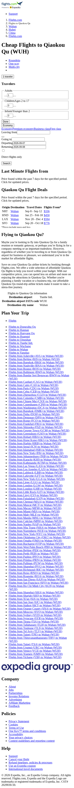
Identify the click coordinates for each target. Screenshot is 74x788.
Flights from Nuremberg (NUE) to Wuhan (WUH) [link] (37, 530)
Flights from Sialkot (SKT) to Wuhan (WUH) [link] (34, 605)
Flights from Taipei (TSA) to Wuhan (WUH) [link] (34, 644)
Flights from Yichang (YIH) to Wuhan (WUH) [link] (35, 657)
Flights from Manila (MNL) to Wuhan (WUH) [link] (35, 517)
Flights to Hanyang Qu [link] (22, 333)
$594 (47, 219)
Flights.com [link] (15, 19)
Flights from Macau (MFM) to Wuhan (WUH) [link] (35, 508)
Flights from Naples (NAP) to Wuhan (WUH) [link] (35, 524)
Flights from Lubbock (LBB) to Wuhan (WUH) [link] (36, 472)
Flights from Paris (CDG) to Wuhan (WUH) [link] (34, 388)
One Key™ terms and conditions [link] (27, 731)
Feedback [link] (14, 706)
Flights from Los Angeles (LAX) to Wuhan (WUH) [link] (38, 469)
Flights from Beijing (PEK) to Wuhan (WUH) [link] (35, 550)
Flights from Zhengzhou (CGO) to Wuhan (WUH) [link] (37, 394)
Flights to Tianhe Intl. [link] (21, 343)
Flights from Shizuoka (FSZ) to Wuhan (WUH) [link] (36, 427)
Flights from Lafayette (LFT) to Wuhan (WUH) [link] (36, 475)
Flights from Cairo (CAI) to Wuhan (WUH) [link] (33, 385)
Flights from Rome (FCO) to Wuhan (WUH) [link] (34, 420)
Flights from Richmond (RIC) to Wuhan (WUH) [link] (36, 569)
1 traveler (8, 76)
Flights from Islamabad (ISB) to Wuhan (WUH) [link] (36, 449)
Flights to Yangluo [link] (19, 352)
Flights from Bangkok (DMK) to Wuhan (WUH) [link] (36, 411)
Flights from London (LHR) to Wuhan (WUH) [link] (35, 488)
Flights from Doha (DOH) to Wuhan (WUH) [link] (34, 414)
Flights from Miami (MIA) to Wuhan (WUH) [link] (34, 511)
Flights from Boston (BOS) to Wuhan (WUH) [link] (35, 368)
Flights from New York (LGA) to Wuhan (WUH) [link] (37, 479)
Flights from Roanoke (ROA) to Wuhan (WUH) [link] (36, 576)
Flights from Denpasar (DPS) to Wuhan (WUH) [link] (36, 417)
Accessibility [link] (16, 734)
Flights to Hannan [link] (19, 330)
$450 (47, 215)
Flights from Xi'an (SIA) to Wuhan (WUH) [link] (33, 598)
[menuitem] (6, 128)
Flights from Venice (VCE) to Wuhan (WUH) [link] (35, 650)
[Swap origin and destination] (2, 136)
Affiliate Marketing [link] (19, 702)
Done (5, 121)
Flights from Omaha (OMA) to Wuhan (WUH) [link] (35, 540)
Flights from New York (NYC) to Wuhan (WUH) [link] (37, 534)
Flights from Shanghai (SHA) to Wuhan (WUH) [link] (36, 592)
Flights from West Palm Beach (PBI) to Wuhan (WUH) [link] (40, 547)
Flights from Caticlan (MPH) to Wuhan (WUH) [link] (36, 521)
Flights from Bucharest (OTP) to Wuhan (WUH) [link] (36, 543)
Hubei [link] (12, 29)
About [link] (12, 686)
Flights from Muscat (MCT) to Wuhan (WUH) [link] (35, 504)
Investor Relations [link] (19, 696)
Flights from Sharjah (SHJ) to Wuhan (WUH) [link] (34, 595)
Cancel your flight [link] (19, 759)
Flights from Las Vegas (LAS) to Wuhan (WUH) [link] (36, 466)
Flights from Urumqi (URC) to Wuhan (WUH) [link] (35, 647)
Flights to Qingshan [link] (20, 339)
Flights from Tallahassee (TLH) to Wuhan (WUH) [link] (37, 624)
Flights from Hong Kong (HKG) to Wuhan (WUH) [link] (38, 440)
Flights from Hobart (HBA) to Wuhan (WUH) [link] (35, 436)
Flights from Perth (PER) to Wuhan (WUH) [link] (33, 553)
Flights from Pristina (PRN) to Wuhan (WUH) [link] (35, 560)
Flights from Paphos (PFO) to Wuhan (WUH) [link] (35, 556)
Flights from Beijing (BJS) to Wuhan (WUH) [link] (34, 359)
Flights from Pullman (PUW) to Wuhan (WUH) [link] (36, 563)
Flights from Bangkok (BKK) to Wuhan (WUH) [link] (36, 362)
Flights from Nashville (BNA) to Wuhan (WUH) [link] (36, 365)
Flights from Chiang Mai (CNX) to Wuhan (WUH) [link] (38, 401)
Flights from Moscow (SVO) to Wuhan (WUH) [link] (36, 611)
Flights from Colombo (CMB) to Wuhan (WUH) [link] (36, 398)
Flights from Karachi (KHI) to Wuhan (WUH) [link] (35, 459)
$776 (47, 223)
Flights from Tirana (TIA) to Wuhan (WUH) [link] (34, 621)
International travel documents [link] (26, 769)
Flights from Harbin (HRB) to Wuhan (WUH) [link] (35, 443)
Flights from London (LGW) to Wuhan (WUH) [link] (36, 485)
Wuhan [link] (13, 26)
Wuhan (15, 211)
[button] (37, 313)
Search (6, 163)
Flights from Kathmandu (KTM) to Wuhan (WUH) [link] (38, 462)
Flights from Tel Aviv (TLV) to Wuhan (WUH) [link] (35, 631)
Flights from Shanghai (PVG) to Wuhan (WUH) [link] (36, 566)
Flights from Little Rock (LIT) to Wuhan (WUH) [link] (36, 492)
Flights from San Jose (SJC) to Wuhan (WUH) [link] (35, 602)
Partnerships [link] (15, 693)
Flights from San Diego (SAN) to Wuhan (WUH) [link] (37, 579)
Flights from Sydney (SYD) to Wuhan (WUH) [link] (35, 615)
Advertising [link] (15, 699)
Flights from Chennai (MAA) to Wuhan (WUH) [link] (36, 501)
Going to (6, 139)
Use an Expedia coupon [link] (22, 765)
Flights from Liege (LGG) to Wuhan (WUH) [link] (34, 482)
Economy (8, 125)
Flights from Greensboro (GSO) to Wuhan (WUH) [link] (37, 433)
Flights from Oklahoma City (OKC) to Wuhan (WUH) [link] (40, 537)
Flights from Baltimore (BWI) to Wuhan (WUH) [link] (36, 372)
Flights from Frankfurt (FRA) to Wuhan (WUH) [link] (36, 423)
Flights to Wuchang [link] (20, 346)
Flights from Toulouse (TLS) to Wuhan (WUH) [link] (36, 628)
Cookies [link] (13, 724)
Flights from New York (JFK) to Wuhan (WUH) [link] (36, 453)
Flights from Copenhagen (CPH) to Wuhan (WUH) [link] (38, 404)
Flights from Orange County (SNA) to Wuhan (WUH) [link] (39, 608)
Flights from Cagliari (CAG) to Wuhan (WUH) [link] (35, 381)
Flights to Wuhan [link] (18, 349)
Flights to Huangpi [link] (19, 336)
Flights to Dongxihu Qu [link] (22, 326)
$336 (47, 211)
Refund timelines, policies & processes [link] (30, 762)
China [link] (12, 32)
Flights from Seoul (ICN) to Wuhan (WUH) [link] (33, 446)
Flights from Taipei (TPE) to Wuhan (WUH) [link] (34, 634)
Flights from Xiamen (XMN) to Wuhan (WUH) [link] (36, 654)
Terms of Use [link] (16, 727)
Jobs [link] (11, 689)
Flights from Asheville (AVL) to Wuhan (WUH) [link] (36, 355)
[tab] (14, 60)
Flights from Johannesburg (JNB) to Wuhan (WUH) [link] (38, 456)
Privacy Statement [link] (19, 721)
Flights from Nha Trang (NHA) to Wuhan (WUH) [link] (37, 527)
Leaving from (9, 132)
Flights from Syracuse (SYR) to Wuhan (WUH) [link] (36, 618)
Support (13, 13)
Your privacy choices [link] (21, 737)
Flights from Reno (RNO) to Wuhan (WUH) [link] (34, 573)
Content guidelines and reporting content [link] (32, 740)
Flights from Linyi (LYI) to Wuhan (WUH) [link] (33, 495)
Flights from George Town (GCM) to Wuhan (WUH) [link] (39, 430)
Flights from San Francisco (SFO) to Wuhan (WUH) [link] (38, 582)
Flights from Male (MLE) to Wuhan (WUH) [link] (34, 514)
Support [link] (13, 756)
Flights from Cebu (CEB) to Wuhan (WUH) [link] (34, 391)
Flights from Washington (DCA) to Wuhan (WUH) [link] (38, 407)
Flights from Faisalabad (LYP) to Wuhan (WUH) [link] (36, 498)
